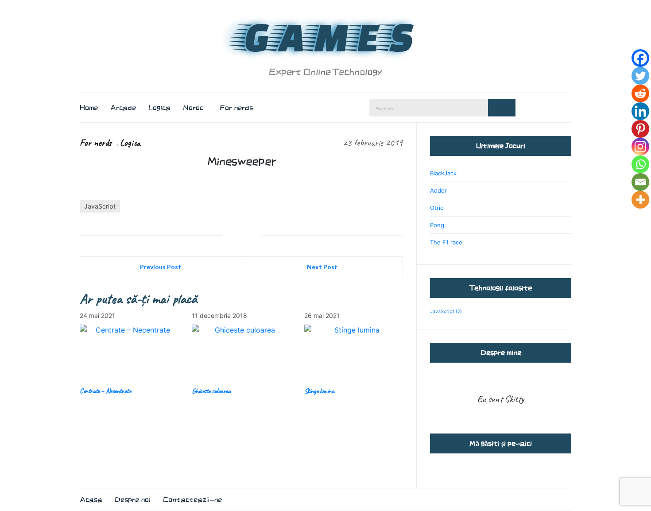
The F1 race (446, 242)
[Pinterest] (640, 129)
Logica (159, 107)
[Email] (640, 182)
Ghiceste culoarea (211, 391)
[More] (640, 200)
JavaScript (100, 206)
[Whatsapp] (640, 164)
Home (89, 107)
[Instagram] (640, 146)
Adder (438, 190)
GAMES (325, 35)
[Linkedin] (640, 111)
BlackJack (443, 173)
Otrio (437, 207)
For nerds (236, 107)
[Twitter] (640, 76)
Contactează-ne (192, 499)
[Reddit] (640, 93)
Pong (437, 224)
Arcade (123, 107)
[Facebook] (640, 58)
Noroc (193, 107)
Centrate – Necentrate (105, 391)
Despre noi (133, 499)
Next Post (322, 267)
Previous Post (160, 267)
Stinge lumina (319, 391)
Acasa (91, 499)
